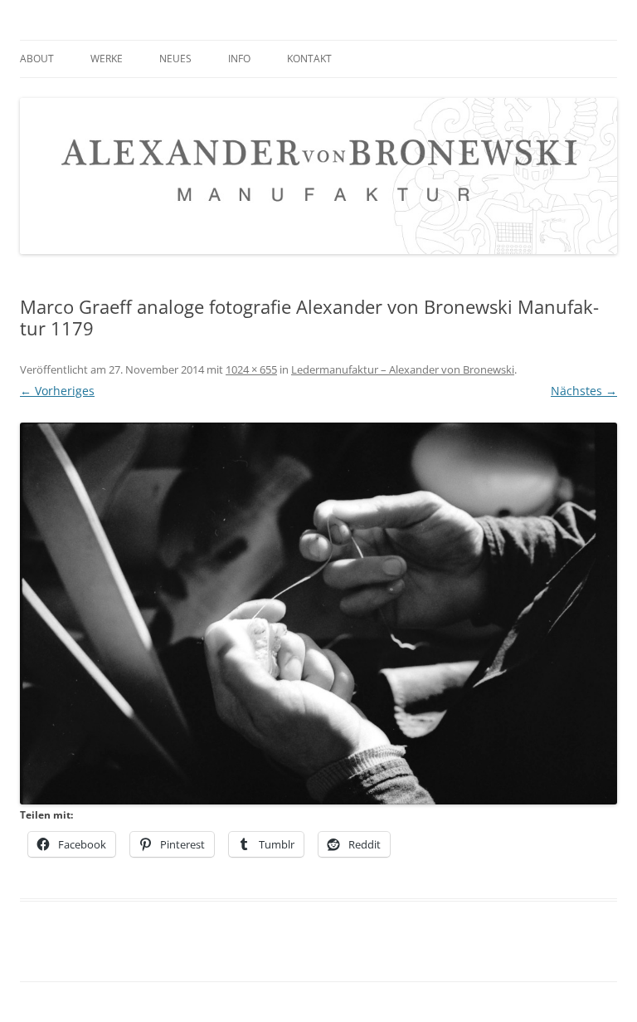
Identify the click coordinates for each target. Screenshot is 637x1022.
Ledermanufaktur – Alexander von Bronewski (402, 369)
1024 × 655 (251, 369)
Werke (106, 58)
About (37, 58)
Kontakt (309, 58)
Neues (175, 58)
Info (239, 58)
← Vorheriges (57, 391)
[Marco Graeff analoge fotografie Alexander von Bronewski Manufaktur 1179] (318, 614)
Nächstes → (584, 391)
